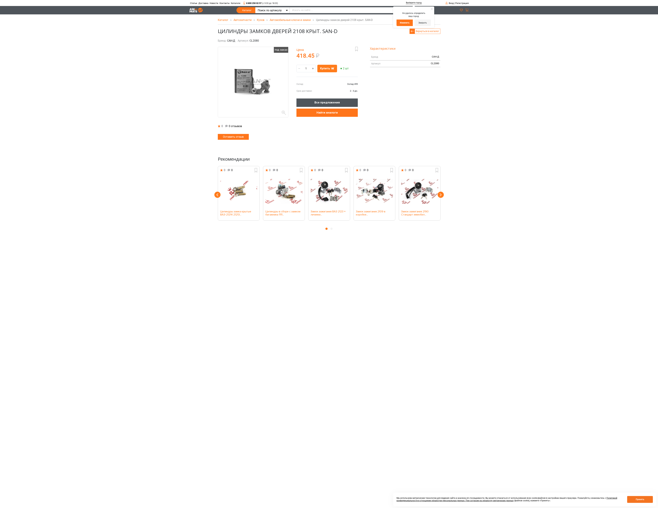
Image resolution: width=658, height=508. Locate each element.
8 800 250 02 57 (262, 3)
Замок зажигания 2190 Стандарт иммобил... (415, 213)
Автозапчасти (243, 20)
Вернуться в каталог (427, 31)
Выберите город (414, 3)
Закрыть (422, 23)
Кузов (261, 20)
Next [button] (441, 195)
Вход (451, 3)
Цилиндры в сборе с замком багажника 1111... (282, 213)
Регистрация (462, 3)
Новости (214, 3)
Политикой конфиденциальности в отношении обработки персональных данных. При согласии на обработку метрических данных (507, 499)
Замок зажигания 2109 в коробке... (370, 213)
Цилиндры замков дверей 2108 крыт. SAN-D (343, 20)
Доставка (203, 3)
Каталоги (235, 3)
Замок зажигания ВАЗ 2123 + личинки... (328, 213)
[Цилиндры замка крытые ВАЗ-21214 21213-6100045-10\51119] (238, 191)
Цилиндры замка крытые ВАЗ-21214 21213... (235, 213)
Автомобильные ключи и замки (290, 20)
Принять (640, 499)
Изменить (405, 23)
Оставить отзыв (233, 136)
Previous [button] (217, 195)
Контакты (225, 3)
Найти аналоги (327, 112)
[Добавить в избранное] (356, 49)
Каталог (247, 10)
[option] (239, 193)
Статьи (193, 3)
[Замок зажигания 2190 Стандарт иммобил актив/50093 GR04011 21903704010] (419, 191)
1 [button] (326, 229)
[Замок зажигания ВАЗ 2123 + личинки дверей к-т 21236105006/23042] (329, 191)
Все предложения (327, 102)
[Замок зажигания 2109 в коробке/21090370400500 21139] (374, 191)
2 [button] (331, 229)
